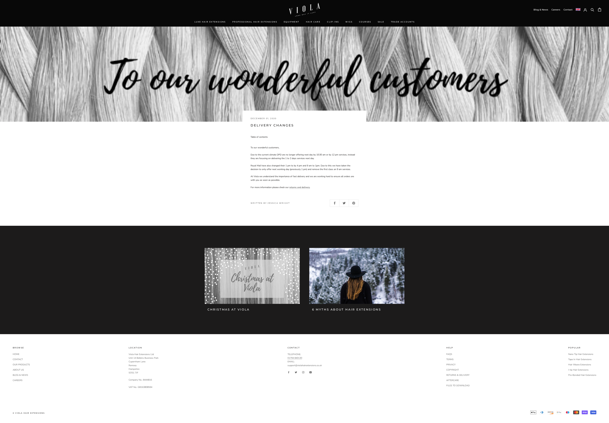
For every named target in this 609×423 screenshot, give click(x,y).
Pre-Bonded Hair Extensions (582, 375)
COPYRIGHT (452, 369)
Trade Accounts (403, 22)
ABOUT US (18, 369)
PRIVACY (450, 364)
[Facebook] (289, 372)
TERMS (450, 359)
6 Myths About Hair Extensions (346, 309)
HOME (16, 354)
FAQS (449, 354)
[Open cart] (599, 9)
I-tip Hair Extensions (578, 369)
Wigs (348, 22)
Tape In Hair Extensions (580, 359)
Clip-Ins (333, 22)
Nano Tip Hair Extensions (580, 354)
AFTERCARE (452, 380)
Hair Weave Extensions (579, 364)
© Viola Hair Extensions (29, 413)
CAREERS (18, 380)
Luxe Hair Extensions (210, 22)
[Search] (592, 9)
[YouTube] (310, 372)
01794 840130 (295, 357)
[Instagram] (303, 372)
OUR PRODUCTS (21, 364)
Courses (365, 22)
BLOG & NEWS (20, 375)
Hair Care (313, 22)
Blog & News (541, 9)
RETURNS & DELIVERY (457, 375)
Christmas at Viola (228, 309)
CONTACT (18, 359)
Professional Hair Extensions (254, 22)
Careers (555, 9)
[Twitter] (296, 372)
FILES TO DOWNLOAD (458, 385)
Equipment (291, 22)
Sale (381, 22)
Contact (568, 9)
